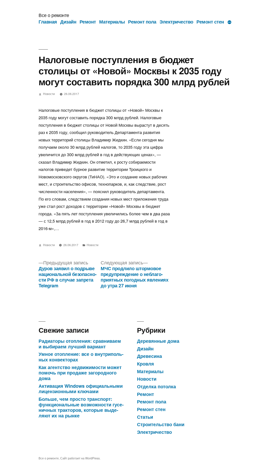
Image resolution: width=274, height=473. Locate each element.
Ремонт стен (210, 21)
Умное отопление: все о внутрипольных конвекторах (81, 357)
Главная (48, 21)
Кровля (145, 363)
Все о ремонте (54, 15)
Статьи (145, 416)
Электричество (176, 21)
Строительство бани (160, 424)
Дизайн (68, 21)
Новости (49, 94)
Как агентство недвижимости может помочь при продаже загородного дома (80, 373)
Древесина (149, 356)
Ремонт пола (142, 21)
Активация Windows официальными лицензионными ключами (81, 389)
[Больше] (229, 22)
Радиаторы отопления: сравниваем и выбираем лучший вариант (80, 344)
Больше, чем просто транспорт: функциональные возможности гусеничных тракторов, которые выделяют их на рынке (81, 407)
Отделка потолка (156, 386)
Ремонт (88, 21)
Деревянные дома (158, 341)
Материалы (112, 21)
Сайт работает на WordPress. (80, 458)
